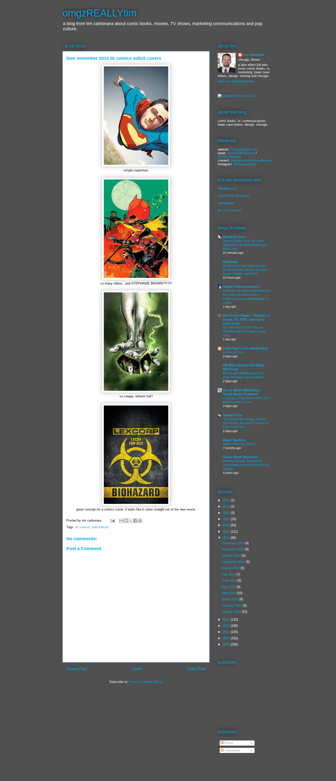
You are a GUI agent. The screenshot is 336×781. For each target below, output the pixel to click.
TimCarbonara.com (243, 149)
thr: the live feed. (230, 210)
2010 (227, 638)
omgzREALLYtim (99, 13)
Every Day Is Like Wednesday (245, 348)
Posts (228, 743)
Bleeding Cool (233, 237)
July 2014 (229, 574)
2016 (227, 525)
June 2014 (229, 580)
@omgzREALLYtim (241, 153)
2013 (227, 619)
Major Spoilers (234, 440)
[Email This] (121, 520)
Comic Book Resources (241, 457)
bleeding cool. (227, 188)
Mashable (230, 262)
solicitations (100, 527)
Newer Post (76, 669)
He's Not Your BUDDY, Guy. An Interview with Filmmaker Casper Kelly (244, 331)
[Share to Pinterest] (139, 520)
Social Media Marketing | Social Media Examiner (241, 392)
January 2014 (232, 612)
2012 (227, 626)
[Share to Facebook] (135, 520)
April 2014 (229, 593)
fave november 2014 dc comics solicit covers (113, 58)
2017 (227, 519)
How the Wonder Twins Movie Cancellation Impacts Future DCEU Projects (246, 465)
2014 (227, 538)
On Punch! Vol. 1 (234, 352)
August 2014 (231, 568)
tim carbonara (253, 55)
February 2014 (232, 605)
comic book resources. (234, 195)
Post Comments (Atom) (146, 682)
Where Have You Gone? (239, 444)
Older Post (196, 669)
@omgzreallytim (245, 164)
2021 (227, 500)
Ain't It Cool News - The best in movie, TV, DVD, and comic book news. (246, 319)
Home (137, 669)
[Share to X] (130, 520)
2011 (227, 632)
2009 (227, 644)
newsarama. (226, 203)
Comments (232, 750)
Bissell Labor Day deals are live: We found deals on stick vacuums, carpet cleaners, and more (245, 269)
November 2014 (233, 549)
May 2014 (229, 587)
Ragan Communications (241, 286)
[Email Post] (112, 520)
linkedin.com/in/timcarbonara (251, 160)
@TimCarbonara (229, 157)
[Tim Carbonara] (236, 96)
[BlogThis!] (125, 520)
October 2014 (232, 555)
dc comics (82, 527)
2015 (227, 531)
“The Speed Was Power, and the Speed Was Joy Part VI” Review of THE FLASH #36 (245, 423)
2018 (227, 513)
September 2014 (234, 562)
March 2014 (230, 599)
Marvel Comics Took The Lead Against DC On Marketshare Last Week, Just (245, 245)
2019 (227, 506)
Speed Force (232, 415)
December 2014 (233, 543)
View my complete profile (236, 81)
